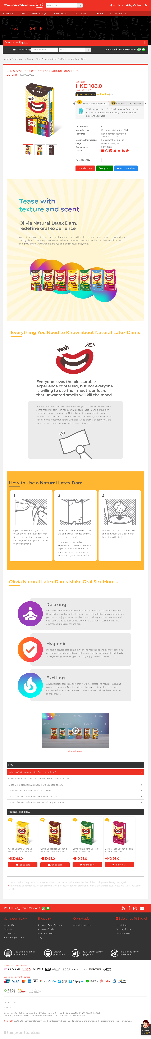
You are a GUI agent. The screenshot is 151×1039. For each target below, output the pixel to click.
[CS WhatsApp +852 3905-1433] (139, 49)
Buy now (105, 168)
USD (79, 90)
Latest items (122, 925)
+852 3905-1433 (127, 49)
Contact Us (10, 933)
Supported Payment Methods (17, 977)
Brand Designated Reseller (16, 965)
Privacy (7, 1008)
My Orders (135, 5)
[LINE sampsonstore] (143, 49)
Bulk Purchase (44, 933)
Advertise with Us (82, 925)
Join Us (8, 929)
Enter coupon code (14, 937)
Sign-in (23, 42)
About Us (9, 925)
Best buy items (123, 929)
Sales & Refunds (45, 929)
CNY (89, 90)
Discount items (124, 933)
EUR (84, 90)
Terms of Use (9, 1002)
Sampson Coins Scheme (50, 925)
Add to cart (86, 168)
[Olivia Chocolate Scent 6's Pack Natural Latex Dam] (55, 833)
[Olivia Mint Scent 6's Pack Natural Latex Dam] (87, 833)
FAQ (39, 937)
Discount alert (127, 168)
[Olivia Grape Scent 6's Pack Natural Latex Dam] (119, 833)
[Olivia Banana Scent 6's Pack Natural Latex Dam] (23, 833)
